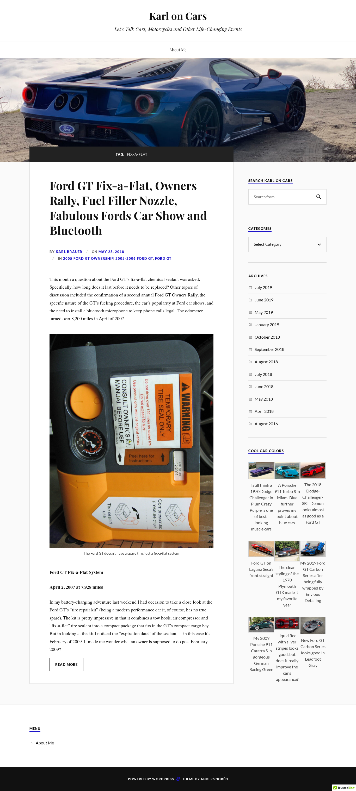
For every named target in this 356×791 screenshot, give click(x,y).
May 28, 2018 (111, 252)
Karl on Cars (178, 15)
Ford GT (163, 258)
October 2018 (267, 336)
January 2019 (267, 324)
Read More (66, 664)
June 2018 (264, 386)
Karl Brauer (69, 252)
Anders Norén (214, 779)
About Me (178, 49)
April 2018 (264, 411)
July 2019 (263, 287)
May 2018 (264, 398)
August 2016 (266, 423)
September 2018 (269, 349)
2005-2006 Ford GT (134, 258)
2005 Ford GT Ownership (88, 258)
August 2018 (266, 361)
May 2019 (264, 312)
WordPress (163, 779)
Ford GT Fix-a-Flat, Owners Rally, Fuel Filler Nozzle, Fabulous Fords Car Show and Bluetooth (128, 208)
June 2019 (264, 299)
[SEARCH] (319, 197)
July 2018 (263, 374)
